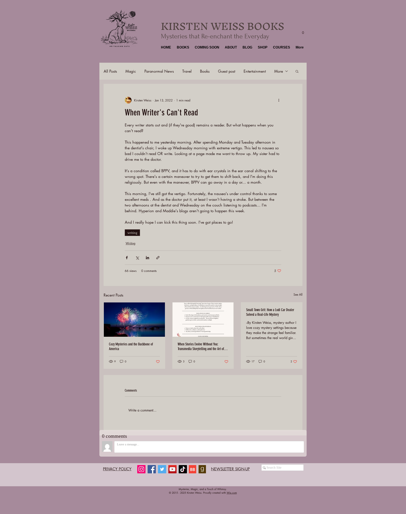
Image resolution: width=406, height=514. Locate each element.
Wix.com (232, 493)
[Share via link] (158, 258)
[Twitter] (162, 469)
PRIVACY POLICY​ (117, 468)
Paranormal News (159, 71)
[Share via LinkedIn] (147, 258)
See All (298, 294)
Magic (130, 71)
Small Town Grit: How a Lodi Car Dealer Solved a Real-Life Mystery (270, 312)
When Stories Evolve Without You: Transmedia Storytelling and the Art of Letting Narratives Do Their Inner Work (201, 346)
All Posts (110, 71)
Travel (187, 71)
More (278, 71)
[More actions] (278, 100)
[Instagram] (141, 469)
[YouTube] (172, 469)
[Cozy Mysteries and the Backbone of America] (134, 319)
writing (132, 233)
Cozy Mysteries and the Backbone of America (131, 346)
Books (205, 71)
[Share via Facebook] (127, 258)
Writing (130, 243)
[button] (182, 47)
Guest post (226, 71)
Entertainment (255, 71)
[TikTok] (183, 469)
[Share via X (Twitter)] (137, 258)
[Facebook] (152, 469)
